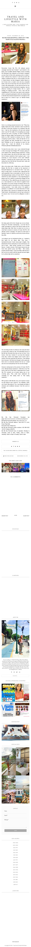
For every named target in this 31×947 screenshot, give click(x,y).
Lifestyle (20, 450)
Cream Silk (15, 450)
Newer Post (5, 515)
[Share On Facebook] (13, 446)
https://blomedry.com (22, 420)
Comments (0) (15, 441)
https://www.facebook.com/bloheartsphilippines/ (16, 418)
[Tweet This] (11, 446)
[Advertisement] (15, 596)
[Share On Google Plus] (15, 446)
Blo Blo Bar (9, 450)
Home (15, 515)
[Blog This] (19, 446)
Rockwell (25, 450)
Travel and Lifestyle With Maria (19, 945)
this (14, 80)
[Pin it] (17, 446)
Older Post (26, 515)
